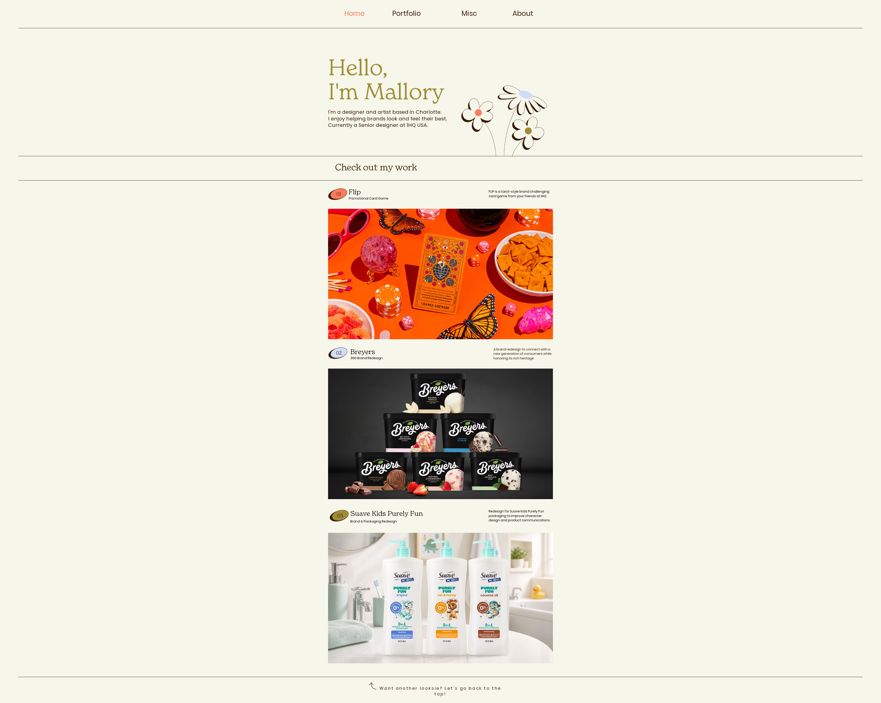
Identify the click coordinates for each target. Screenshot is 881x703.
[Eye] (337, 194)
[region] (440, 274)
